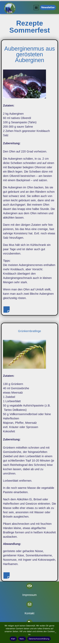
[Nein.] (55, 632)
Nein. (22, 639)
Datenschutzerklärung (39, 639)
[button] (36, 7)
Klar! (13, 639)
